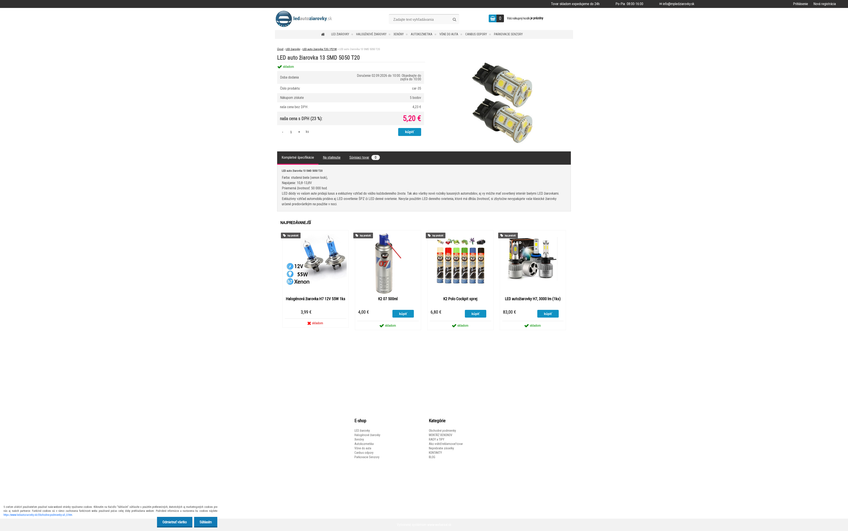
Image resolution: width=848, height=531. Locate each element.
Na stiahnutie (332, 157)
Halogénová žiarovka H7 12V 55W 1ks (315, 299)
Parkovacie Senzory (508, 34)
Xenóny (399, 34)
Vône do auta (448, 34)
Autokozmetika (421, 34)
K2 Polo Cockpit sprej (460, 299)
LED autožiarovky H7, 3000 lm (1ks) (533, 299)
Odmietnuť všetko (175, 522)
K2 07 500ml (388, 299)
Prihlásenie (800, 4)
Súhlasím (206, 522)
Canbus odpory (476, 34)
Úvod (280, 49)
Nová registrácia (824, 4)
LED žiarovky (340, 34)
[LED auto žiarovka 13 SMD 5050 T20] (502, 62)
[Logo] (305, 19)
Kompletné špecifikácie (298, 157)
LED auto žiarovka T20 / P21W (320, 49)
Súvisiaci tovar (363, 157)
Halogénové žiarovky (371, 34)
